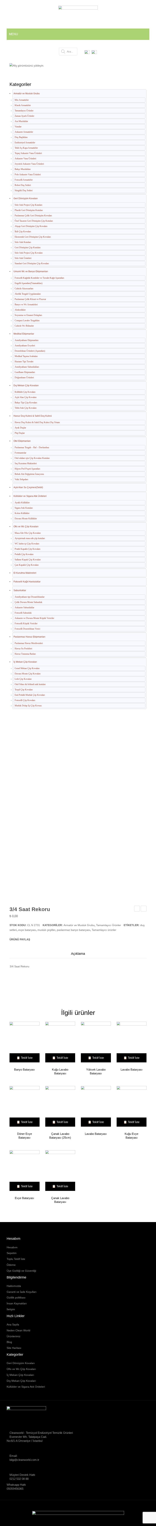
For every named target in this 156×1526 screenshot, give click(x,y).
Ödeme (11, 1264)
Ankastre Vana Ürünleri (25, 158)
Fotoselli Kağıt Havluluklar (27, 581)
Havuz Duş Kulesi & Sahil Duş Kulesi (33, 416)
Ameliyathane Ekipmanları (26, 340)
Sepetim (12, 1253)
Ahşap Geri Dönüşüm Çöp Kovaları (31, 226)
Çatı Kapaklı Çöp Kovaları (27, 565)
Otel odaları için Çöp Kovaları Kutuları (32, 458)
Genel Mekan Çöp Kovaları (27, 668)
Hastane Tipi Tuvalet (24, 361)
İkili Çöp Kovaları (23, 231)
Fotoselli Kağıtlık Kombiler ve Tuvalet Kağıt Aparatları (39, 278)
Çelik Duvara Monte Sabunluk (28, 602)
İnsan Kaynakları (17, 1303)
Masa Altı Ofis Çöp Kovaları (28, 533)
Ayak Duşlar (20, 427)
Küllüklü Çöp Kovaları (25, 392)
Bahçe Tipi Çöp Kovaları (26, 402)
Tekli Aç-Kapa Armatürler (26, 148)
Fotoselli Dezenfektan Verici (27, 628)
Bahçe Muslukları (23, 169)
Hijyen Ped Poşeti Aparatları (27, 468)
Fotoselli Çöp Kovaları (25, 700)
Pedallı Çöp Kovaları (24, 554)
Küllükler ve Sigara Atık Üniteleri (30, 496)
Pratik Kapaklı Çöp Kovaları (27, 549)
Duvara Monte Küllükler (26, 518)
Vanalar (18, 126)
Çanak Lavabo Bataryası (60, 1199)
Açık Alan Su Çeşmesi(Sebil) (28, 487)
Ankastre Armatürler (24, 132)
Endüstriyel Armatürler (25, 142)
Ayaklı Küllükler (22, 502)
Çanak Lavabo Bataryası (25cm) (60, 1135)
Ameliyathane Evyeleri (25, 345)
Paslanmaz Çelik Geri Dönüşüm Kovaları (33, 215)
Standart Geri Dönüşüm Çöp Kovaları (32, 263)
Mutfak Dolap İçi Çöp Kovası (28, 705)
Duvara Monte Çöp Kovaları (28, 673)
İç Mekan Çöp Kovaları (25, 662)
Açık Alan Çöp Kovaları (26, 397)
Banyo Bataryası (24, 1069)
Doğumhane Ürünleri (24, 377)
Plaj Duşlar (20, 433)
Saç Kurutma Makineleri (26, 463)
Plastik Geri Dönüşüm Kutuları (29, 210)
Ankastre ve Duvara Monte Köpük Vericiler (34, 618)
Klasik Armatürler (23, 105)
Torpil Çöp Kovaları (24, 689)
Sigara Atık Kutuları (24, 508)
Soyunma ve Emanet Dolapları (28, 315)
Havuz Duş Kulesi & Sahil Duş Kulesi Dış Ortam (37, 422)
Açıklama (78, 954)
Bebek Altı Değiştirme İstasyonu (29, 474)
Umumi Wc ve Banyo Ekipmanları (31, 271)
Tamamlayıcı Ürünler (93, 63)
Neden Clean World (18, 1330)
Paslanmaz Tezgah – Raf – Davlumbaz (32, 447)
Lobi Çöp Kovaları (23, 679)
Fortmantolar (20, 452)
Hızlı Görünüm (23, 1043)
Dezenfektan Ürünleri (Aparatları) (30, 351)
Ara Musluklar (21, 121)
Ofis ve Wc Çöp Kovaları (26, 526)
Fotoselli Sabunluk (23, 613)
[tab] (78, 954)
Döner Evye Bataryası (24, 1135)
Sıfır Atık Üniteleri (23, 258)
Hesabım (12, 1247)
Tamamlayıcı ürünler (104, 929)
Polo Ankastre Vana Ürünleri (28, 174)
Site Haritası (14, 1347)
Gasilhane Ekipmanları (25, 372)
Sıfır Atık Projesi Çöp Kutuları (28, 205)
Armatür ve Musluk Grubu (57, 63)
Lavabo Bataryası (131, 1069)
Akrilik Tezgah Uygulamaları (28, 294)
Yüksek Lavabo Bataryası (96, 1071)
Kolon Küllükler (22, 513)
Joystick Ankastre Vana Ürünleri (29, 164)
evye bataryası (27, 929)
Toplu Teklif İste (16, 1258)
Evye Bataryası (24, 1198)
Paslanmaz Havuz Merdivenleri (29, 643)
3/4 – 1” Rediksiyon (137, 909)
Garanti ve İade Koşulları (22, 1291)
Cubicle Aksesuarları (24, 288)
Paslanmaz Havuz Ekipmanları (29, 636)
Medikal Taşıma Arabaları (26, 356)
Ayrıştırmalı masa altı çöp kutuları (30, 538)
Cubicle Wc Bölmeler (24, 325)
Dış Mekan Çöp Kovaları (26, 385)
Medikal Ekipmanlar (24, 333)
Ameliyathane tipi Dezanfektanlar (30, 597)
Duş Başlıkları (21, 137)
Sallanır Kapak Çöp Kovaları (28, 559)
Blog (9, 1342)
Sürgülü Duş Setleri (24, 190)
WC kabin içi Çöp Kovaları (27, 543)
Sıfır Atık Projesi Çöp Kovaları (29, 252)
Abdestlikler (20, 310)
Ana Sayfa (29, 63)
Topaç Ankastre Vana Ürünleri (28, 153)
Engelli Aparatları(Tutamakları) (28, 283)
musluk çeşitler (46, 929)
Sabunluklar (20, 590)
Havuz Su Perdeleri (23, 648)
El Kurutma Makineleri (25, 573)
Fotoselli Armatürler (24, 179)
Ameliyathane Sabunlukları (27, 367)
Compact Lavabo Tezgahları (27, 320)
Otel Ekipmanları (22, 441)
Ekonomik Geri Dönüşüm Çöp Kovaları (33, 237)
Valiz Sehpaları (21, 479)
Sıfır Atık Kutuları (23, 242)
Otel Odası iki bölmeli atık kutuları (30, 684)
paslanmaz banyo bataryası (73, 929)
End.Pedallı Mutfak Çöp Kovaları (30, 695)
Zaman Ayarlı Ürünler (24, 116)
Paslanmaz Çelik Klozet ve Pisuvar (30, 299)
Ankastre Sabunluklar (24, 607)
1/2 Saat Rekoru (143, 909)
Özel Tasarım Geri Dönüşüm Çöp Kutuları (34, 221)
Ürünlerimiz (13, 1336)
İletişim (11, 1309)
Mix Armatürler (22, 100)
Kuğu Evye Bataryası (131, 1135)
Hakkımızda (14, 1285)
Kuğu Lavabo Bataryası (60, 1071)
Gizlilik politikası (16, 1297)
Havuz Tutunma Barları (25, 654)
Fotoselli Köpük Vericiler (26, 623)
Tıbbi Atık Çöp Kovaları (26, 408)
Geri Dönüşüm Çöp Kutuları (28, 247)
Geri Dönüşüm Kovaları (26, 198)
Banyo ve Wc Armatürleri (26, 304)
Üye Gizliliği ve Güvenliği (21, 1270)
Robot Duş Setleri (23, 185)
